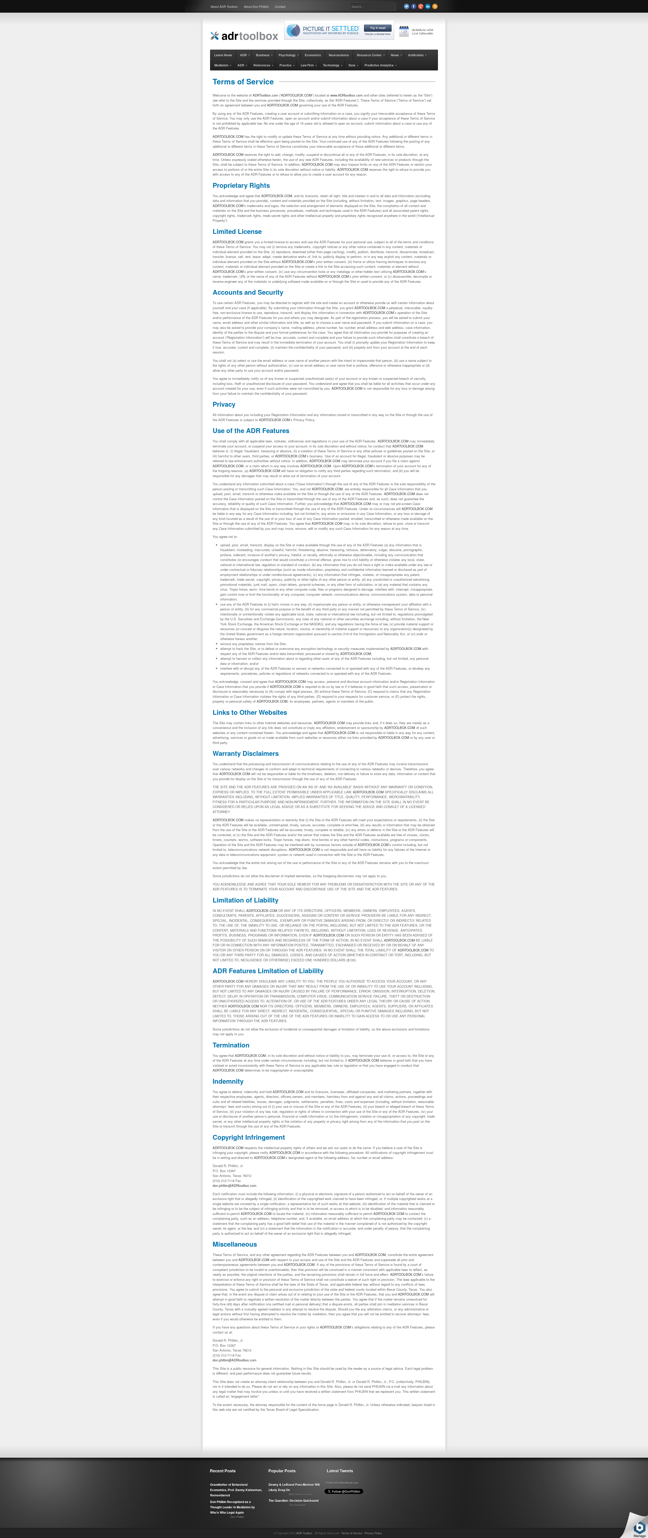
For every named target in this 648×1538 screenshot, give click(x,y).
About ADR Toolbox (224, 6)
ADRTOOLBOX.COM (296, 95)
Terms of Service (351, 1533)
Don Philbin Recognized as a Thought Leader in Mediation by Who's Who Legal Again (232, 1507)
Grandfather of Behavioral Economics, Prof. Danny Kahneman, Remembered (236, 1489)
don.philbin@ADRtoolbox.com (234, 1185)
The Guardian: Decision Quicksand (293, 1500)
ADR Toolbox (304, 1533)
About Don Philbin (256, 6)
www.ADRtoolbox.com (346, 95)
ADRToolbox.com (265, 95)
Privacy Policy (373, 1533)
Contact (280, 6)
